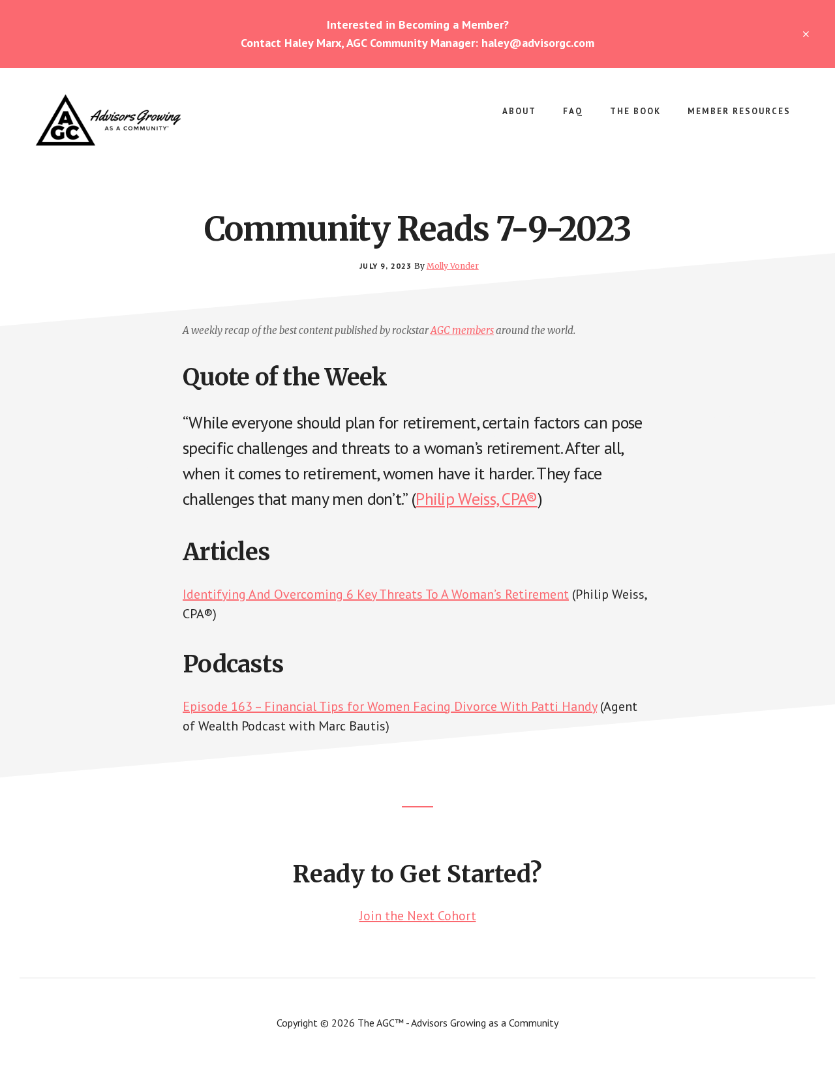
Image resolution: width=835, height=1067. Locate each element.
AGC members (462, 330)
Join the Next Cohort (417, 915)
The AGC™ (130, 120)
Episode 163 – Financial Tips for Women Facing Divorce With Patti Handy (390, 706)
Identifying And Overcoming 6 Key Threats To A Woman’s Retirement (376, 594)
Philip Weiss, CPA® (476, 498)
